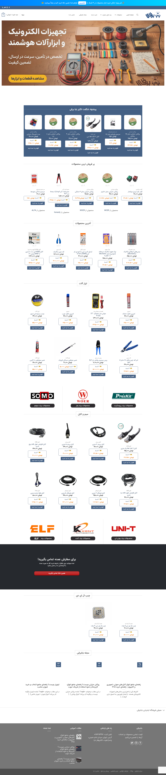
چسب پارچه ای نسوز (37, 314)
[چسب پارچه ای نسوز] (37, 301)
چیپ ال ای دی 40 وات (98, 626)
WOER (106, 210)
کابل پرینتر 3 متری (98, 444)
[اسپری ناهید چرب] (67, 301)
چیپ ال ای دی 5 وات (129, 626)
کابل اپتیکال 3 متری (98, 493)
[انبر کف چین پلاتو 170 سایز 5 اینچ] (128, 348)
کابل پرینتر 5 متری (68, 444)
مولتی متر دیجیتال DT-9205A (98, 315)
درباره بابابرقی (138, 771)
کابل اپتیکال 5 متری (67, 493)
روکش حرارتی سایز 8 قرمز (109, 192)
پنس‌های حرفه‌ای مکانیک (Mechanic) (132, 253)
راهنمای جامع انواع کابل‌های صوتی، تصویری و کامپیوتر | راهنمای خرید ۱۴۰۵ (124, 686)
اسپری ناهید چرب (68, 314)
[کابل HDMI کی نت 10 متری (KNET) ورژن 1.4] (34, 239)
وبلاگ (131, 771)
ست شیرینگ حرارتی (33, 134)
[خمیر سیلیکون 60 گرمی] (37, 348)
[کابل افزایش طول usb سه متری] (128, 480)
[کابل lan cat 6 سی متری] (92, 123)
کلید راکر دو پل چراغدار (135, 192)
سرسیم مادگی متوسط (37, 192)
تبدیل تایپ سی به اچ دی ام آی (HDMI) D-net (83, 253)
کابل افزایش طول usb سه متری (128, 494)
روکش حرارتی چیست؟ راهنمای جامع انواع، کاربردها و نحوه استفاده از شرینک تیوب (83, 686)
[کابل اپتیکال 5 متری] (67, 480)
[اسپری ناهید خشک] (128, 301)
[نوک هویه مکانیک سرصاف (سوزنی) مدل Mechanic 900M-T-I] (107, 239)
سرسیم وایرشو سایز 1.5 (112, 134)
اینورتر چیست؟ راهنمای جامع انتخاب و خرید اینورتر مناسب (42, 686)
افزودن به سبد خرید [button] (132, 150)
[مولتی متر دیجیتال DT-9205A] (98, 301)
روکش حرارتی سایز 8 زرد (53, 135)
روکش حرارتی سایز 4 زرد (73, 135)
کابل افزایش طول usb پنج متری (37, 445)
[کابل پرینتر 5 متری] (67, 432)
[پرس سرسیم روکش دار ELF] (98, 348)
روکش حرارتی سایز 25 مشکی (132, 135)
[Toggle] (164, 710)
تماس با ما (96, 771)
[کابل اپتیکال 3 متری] (98, 480)
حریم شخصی (114, 771)
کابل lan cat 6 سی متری (93, 138)
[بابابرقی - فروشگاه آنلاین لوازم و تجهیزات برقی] (153, 15)
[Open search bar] (137, 15)
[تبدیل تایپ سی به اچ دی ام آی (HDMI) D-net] (83, 239)
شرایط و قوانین (124, 771)
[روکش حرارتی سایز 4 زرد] (73, 122)
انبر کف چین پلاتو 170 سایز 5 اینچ (128, 361)
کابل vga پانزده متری (37, 493)
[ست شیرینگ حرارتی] (33, 122)
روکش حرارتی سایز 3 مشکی (84, 192)
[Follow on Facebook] (9, 7)
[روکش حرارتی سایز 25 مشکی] (132, 122)
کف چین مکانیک (58, 252)
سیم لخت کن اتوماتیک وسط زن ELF (59, 193)
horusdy (57, 212)
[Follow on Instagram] (7, 7)
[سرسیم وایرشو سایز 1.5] (112, 122)
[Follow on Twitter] (5, 7)
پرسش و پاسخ (105, 771)
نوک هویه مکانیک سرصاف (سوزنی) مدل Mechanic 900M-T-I (107, 254)
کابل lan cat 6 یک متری (129, 449)
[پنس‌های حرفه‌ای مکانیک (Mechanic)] (131, 239)
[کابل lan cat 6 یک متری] (128, 434)
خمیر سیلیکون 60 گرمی (37, 360)
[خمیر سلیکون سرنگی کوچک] (67, 348)
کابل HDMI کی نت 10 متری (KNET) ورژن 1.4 (34, 253)
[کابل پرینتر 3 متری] (98, 432)
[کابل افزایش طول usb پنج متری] (37, 432)
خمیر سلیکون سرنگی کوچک (67, 360)
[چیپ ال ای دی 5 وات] (128, 613)
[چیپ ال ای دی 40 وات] (98, 613)
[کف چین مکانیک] (58, 239)
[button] (22, 15)
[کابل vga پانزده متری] (37, 480)
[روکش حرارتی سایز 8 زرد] (53, 122)
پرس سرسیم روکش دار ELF (98, 360)
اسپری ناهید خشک (128, 314)
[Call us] (3, 7)
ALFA (34, 210)
